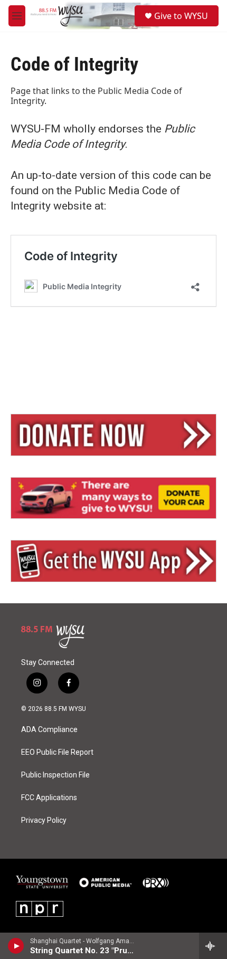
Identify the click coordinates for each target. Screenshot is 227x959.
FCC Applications (49, 798)
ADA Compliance (49, 730)
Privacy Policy (44, 820)
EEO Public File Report (57, 752)
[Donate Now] (113, 434)
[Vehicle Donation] (113, 498)
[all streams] (213, 946)
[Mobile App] (113, 561)
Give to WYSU (181, 16)
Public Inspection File (55, 775)
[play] (16, 946)
